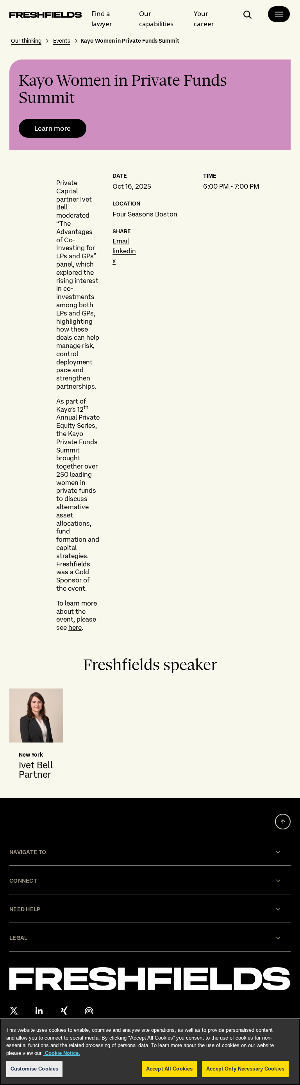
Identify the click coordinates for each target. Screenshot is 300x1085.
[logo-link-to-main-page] (45, 16)
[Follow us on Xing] (64, 1010)
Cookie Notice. (61, 1053)
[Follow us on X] (14, 1010)
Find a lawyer (101, 18)
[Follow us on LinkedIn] (39, 1010)
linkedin (124, 251)
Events (61, 41)
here (75, 627)
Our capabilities (156, 18)
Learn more (52, 128)
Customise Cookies (34, 1069)
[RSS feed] (89, 1010)
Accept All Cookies (169, 1069)
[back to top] (283, 821)
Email (120, 241)
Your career (204, 18)
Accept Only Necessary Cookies (245, 1069)
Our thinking (26, 41)
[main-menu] (279, 14)
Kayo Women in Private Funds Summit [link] (129, 41)
